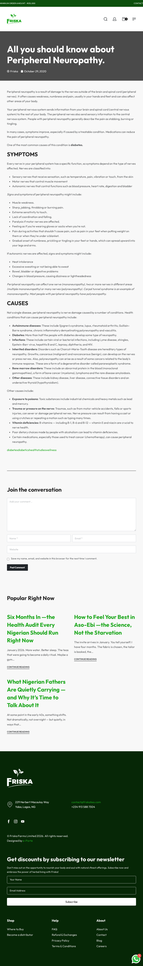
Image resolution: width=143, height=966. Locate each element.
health (33, 450)
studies (41, 450)
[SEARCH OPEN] (105, 19)
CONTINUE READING (18, 667)
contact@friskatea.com (86, 802)
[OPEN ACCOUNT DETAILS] (114, 19)
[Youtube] (22, 821)
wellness (51, 450)
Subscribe (71, 901)
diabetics (23, 450)
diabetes (12, 450)
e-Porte (28, 840)
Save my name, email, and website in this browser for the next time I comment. (54, 558)
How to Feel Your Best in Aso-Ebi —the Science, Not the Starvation (104, 624)
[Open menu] (134, 19)
